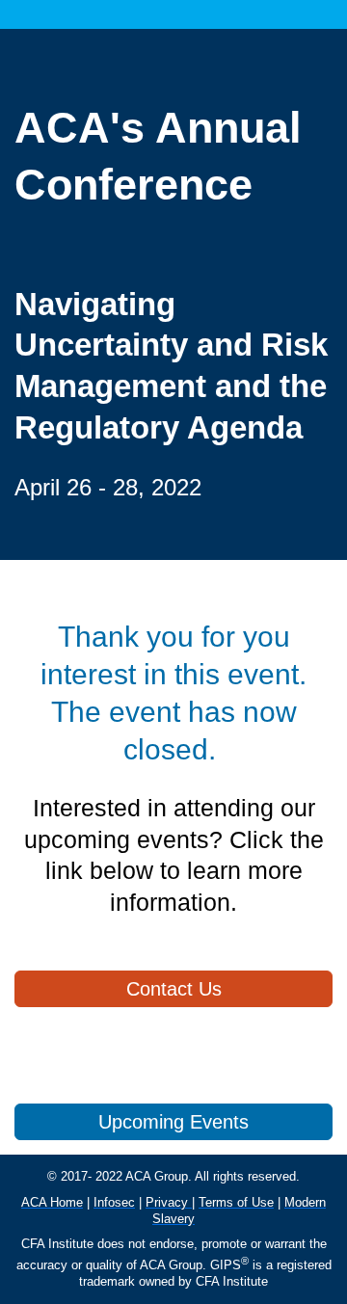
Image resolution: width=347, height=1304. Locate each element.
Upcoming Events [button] (173, 1121)
